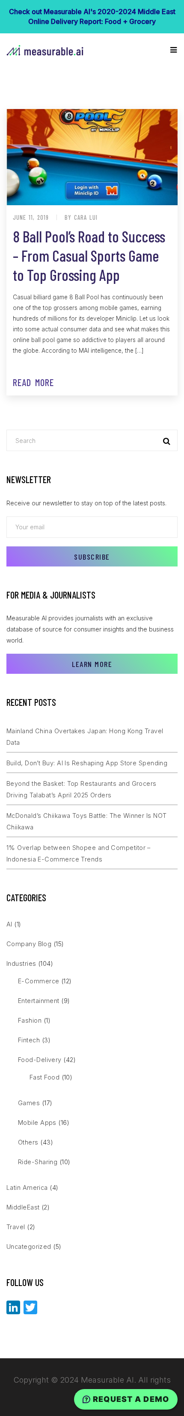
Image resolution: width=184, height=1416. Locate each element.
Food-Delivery (40, 1059)
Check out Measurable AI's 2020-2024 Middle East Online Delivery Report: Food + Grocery (92, 16)
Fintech (29, 1040)
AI (9, 924)
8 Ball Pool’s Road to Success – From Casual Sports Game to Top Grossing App (89, 255)
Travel (15, 1226)
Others (28, 1142)
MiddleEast (23, 1207)
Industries (21, 963)
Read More (33, 382)
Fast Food (44, 1077)
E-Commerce (38, 981)
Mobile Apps (37, 1122)
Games (29, 1102)
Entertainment (38, 1000)
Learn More (92, 664)
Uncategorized (28, 1246)
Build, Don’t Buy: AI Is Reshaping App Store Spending (86, 763)
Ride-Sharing (37, 1161)
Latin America (27, 1187)
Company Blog (28, 943)
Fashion (30, 1020)
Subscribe (92, 556)
